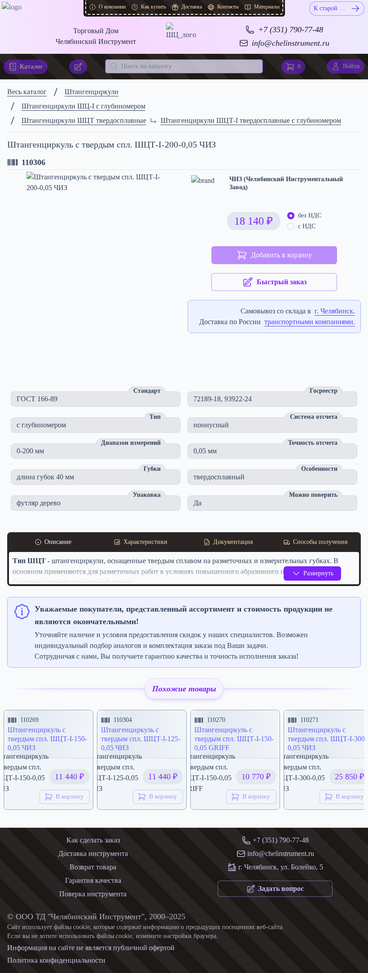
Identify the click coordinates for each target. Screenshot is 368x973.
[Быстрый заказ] (78, 67)
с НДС (306, 226)
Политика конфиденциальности (56, 960)
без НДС (309, 215)
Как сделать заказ (93, 840)
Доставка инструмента (93, 853)
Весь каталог (27, 92)
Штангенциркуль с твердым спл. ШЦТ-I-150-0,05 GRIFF (234, 738)
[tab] (52, 542)
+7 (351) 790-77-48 (290, 29)
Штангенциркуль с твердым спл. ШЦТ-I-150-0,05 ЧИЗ (47, 738)
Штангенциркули (91, 92)
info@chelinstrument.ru (290, 43)
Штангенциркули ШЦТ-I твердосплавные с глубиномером (251, 120)
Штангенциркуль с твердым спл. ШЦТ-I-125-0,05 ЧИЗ (140, 738)
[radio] (290, 215)
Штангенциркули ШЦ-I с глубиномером (83, 106)
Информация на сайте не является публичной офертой (91, 947)
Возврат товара (93, 867)
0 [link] (299, 66)
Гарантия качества (93, 880)
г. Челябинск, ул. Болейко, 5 (280, 867)
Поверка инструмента (93, 894)
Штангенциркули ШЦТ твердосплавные (84, 120)
